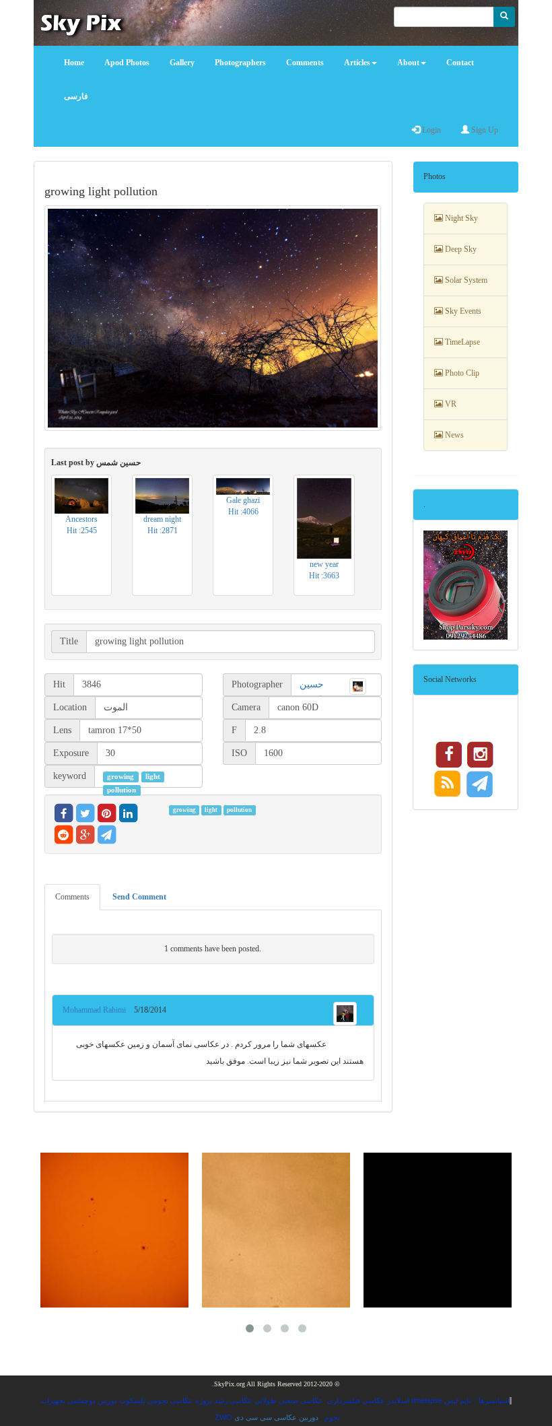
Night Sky (460, 218)
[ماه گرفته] (438, 1230)
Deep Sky (460, 249)
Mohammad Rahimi (98, 1010)
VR (449, 404)
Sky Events (462, 311)
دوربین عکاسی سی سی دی (276, 1417)
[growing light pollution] (213, 318)
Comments (72, 897)
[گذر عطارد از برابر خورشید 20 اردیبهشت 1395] (276, 1230)
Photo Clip (461, 373)
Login (430, 130)
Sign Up (483, 130)
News (453, 435)
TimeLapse (461, 342)
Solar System (465, 280)
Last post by (96, 462)
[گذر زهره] (114, 1230)
